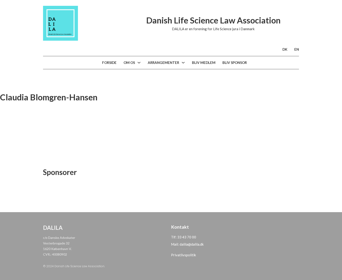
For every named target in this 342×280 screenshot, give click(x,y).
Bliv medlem (203, 62)
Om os (129, 62)
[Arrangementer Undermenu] (183, 62)
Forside (109, 62)
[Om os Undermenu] (139, 62)
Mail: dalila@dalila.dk (187, 244)
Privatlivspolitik (183, 255)
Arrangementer (163, 62)
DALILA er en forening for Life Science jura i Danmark (213, 29)
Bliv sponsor (234, 62)
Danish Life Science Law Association (213, 20)
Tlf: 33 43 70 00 (183, 237)
